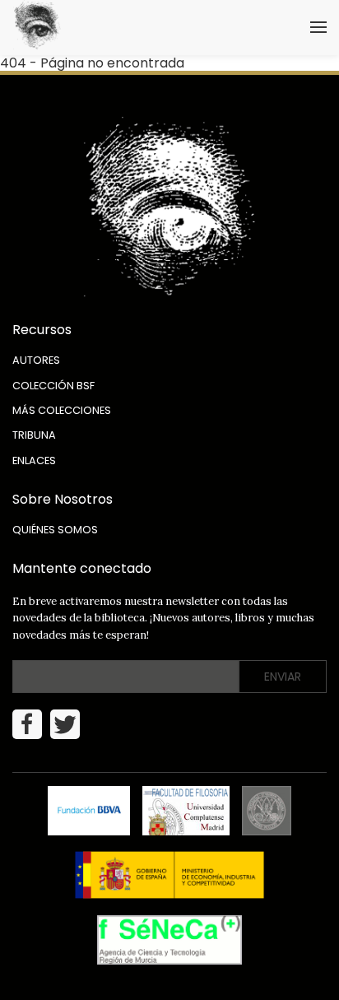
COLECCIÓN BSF (53, 386)
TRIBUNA (34, 435)
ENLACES (34, 460)
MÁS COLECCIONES (61, 410)
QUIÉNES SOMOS (55, 530)
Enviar (282, 676)
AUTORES (36, 360)
